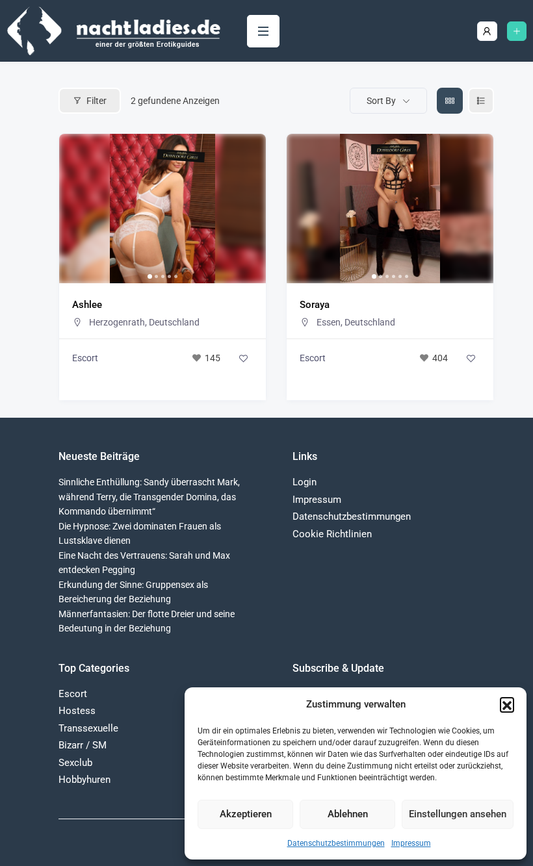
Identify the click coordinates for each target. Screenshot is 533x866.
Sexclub (75, 763)
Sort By (381, 101)
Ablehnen (348, 814)
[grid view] (450, 101)
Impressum (411, 843)
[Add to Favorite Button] (243, 358)
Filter (96, 101)
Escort (85, 358)
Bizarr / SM (82, 745)
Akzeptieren (246, 814)
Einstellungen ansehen (457, 814)
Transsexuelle (88, 728)
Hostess (77, 711)
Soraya (315, 305)
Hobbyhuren (84, 779)
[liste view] (481, 101)
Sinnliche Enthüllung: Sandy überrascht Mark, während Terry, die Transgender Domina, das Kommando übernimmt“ (149, 496)
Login (304, 482)
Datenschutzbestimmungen (336, 843)
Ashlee (87, 305)
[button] (507, 704)
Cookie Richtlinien (332, 534)
